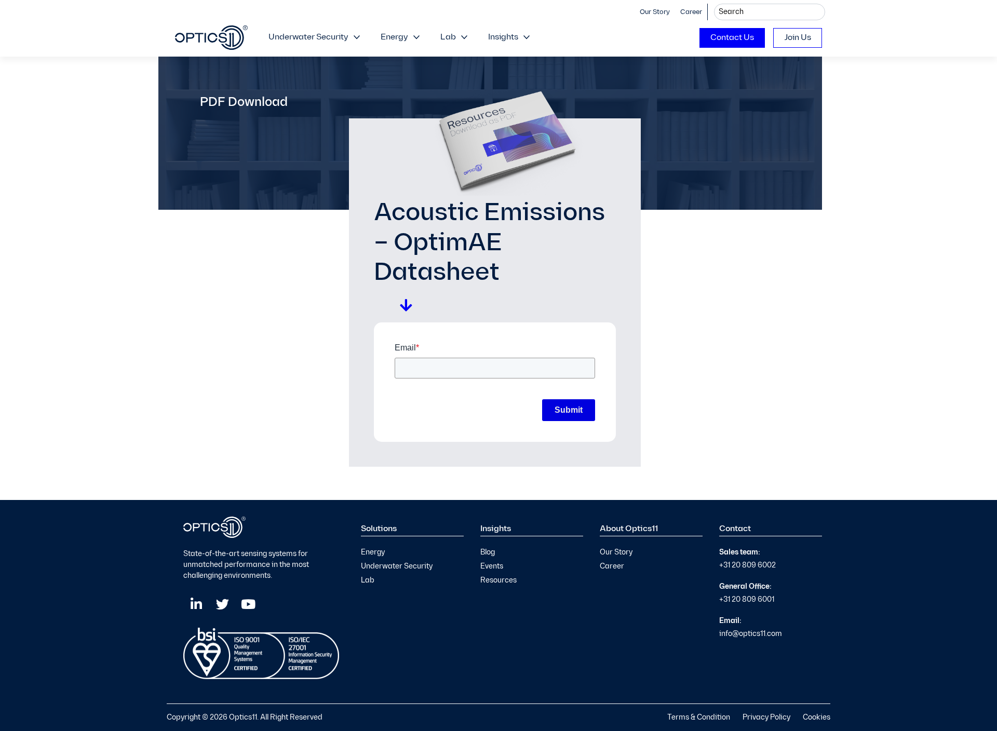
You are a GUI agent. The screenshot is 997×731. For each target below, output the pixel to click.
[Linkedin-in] (196, 604)
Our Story (655, 12)
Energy (394, 37)
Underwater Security (308, 37)
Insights (503, 37)
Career (691, 12)
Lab (448, 37)
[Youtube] (248, 604)
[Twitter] (222, 604)
